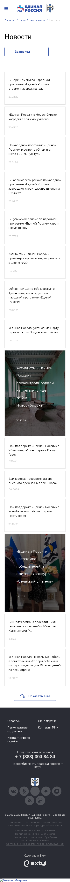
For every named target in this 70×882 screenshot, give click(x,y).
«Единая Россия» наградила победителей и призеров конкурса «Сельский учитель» (34, 566)
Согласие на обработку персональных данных (35, 843)
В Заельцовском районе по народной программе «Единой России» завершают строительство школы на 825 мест (35, 186)
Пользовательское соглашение (35, 830)
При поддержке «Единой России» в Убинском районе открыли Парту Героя (34, 450)
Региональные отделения (17, 729)
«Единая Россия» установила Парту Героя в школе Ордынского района (34, 330)
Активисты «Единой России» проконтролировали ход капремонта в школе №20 (34, 258)
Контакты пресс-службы (19, 739)
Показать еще (39, 696)
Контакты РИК (48, 727)
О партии (13, 721)
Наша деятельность (32, 20)
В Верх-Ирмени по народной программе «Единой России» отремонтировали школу (29, 84)
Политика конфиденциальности (35, 833)
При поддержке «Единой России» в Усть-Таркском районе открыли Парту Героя (34, 511)
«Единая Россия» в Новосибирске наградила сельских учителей (33, 117)
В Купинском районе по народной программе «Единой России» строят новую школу (34, 223)
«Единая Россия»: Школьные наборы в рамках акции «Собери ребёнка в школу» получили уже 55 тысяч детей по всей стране (35, 663)
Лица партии (47, 721)
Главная (9, 20)
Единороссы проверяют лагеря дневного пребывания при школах (33, 481)
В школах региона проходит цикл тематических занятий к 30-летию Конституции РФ (32, 626)
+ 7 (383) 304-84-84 (35, 756)
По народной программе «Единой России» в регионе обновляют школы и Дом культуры (32, 149)
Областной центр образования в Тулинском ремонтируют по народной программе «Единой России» (32, 295)
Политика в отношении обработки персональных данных (35, 839)
